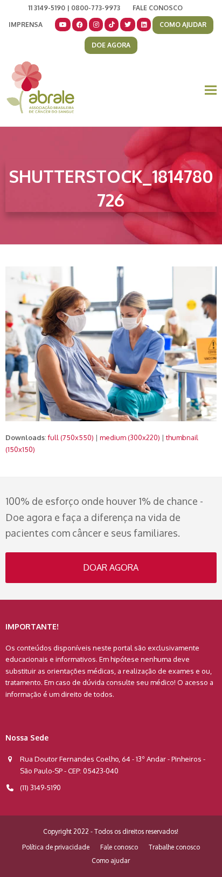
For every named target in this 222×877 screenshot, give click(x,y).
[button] (211, 90)
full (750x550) (71, 437)
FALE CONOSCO (158, 8)
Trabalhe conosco (174, 847)
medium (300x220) (130, 437)
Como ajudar (111, 861)
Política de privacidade (55, 847)
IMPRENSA (26, 24)
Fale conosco (119, 847)
